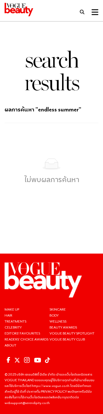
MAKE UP (12, 309)
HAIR (8, 315)
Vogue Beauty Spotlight (71, 333)
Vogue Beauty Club (67, 339)
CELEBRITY (13, 327)
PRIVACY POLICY (54, 391)
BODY (54, 315)
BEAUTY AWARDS (63, 327)
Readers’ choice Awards (26, 339)
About (10, 345)
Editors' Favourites (22, 333)
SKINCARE (57, 309)
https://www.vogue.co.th (51, 386)
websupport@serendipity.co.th (27, 403)
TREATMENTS (15, 321)
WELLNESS (57, 321)
